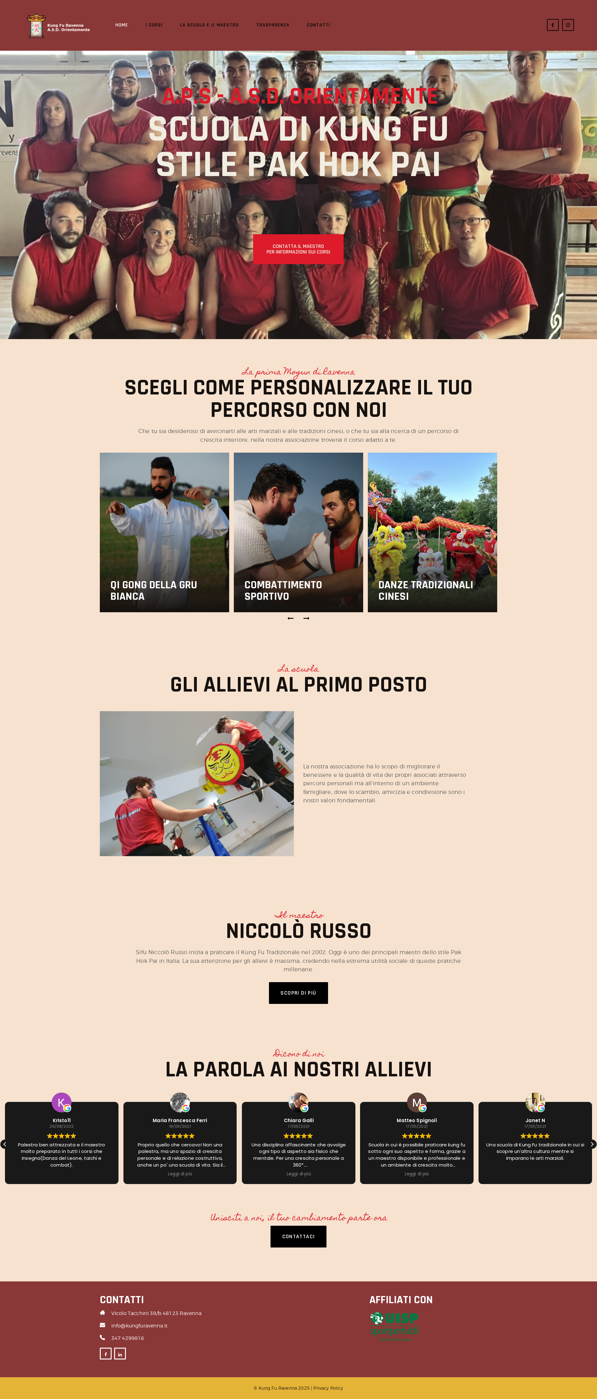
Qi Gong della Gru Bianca (153, 590)
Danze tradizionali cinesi (425, 590)
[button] (291, 618)
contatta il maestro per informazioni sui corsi (298, 249)
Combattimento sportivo (283, 590)
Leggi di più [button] (128, 1174)
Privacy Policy (328, 1388)
